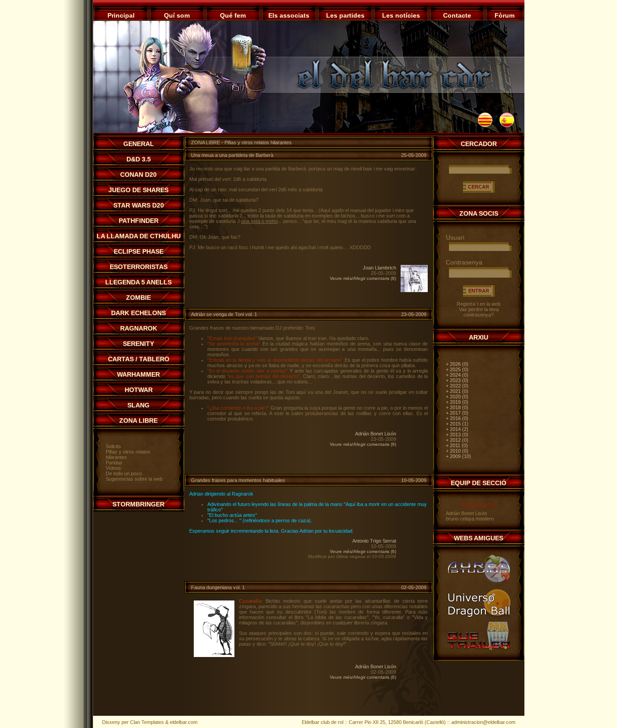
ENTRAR (478, 290)
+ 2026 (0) (457, 364)
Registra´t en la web (478, 304)
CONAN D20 (138, 174)
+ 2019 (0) (457, 402)
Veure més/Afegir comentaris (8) (363, 278)
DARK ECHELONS (138, 313)
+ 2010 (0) (457, 451)
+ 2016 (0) (457, 418)
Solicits (113, 446)
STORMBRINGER (138, 504)
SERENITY (138, 343)
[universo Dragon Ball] (478, 616)
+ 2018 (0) (457, 407)
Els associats (288, 15)
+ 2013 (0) (457, 434)
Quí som (177, 15)
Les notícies (401, 15)
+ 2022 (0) (457, 385)
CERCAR (478, 186)
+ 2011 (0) (457, 445)
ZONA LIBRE (138, 420)
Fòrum (504, 15)
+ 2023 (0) (457, 380)
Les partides (345, 15)
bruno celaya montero (470, 518)
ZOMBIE (138, 297)
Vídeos (113, 468)
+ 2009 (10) (458, 456)
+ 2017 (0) (457, 413)
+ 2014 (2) (457, 429)
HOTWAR (139, 389)
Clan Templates (147, 722)
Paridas (114, 462)
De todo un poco (124, 473)
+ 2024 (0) (457, 375)
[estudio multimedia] (478, 583)
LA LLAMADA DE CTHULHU (139, 236)
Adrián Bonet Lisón (375, 433)
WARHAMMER (138, 374)
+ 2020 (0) (457, 396)
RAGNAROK (138, 328)
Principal (121, 15)
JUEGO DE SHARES (138, 190)
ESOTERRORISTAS (139, 266)
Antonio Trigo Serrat (374, 541)
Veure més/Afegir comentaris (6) (363, 551)
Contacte (457, 15)
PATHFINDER (139, 220)
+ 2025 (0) (457, 369)
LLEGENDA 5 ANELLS (138, 282)
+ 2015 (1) (457, 423)
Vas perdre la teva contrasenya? (479, 312)
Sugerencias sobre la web (134, 479)
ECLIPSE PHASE (139, 251)
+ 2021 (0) (457, 391)
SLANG (138, 405)
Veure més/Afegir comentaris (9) (363, 444)
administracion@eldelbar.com (483, 722)
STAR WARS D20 (138, 205)
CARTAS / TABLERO (138, 359)
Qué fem (233, 15)
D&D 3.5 (138, 159)
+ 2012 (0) (457, 440)
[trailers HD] (478, 649)
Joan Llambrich (379, 267)
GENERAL (138, 143)
